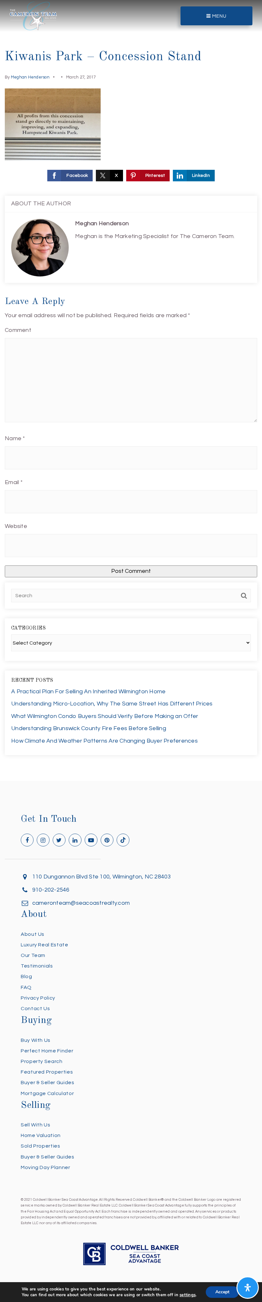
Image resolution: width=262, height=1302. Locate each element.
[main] (131, 390)
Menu (219, 16)
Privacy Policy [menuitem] (38, 998)
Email (14, 482)
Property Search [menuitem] (42, 1061)
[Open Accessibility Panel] (247, 1287)
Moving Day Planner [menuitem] (45, 1167)
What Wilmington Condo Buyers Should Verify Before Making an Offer (104, 716)
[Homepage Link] (33, 15)
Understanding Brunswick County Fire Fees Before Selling (88, 728)
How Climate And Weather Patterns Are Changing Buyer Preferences (104, 741)
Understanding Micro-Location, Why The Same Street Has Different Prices (112, 704)
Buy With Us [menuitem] (35, 1040)
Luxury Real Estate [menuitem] (44, 944)
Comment (18, 330)
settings (188, 1295)
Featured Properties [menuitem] (47, 1072)
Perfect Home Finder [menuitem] (47, 1050)
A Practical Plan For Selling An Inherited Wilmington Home (88, 691)
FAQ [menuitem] (26, 987)
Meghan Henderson (30, 77)
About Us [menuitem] (32, 934)
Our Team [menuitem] (33, 955)
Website (16, 526)
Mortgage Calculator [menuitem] (47, 1093)
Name (15, 438)
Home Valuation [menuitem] (41, 1135)
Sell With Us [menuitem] (35, 1124)
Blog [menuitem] (26, 976)
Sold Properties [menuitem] (40, 1146)
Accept (222, 1292)
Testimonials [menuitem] (37, 965)
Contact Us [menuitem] (35, 1008)
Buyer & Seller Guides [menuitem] (47, 1082)
